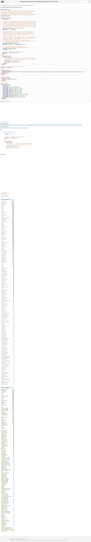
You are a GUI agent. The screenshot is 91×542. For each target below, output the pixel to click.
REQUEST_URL (7, 467)
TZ (7, 429)
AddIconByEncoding (7, 315)
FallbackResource (7, 271)
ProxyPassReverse (7, 342)
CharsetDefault (7, 301)
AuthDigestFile (7, 337)
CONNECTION (7, 453)
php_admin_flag (7, 334)
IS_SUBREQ (7, 456)
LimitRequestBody (7, 279)
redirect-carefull (7, 484)
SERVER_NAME (7, 422)
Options (39, 124)
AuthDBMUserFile (7, 352)
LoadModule (7, 299)
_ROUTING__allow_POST (7, 459)
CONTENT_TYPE (7, 442)
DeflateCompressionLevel (7, 300)
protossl (7, 411)
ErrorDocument (7, 212)
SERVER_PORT (7, 402)
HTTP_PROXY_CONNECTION (7, 496)
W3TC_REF (7, 452)
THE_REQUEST (7, 413)
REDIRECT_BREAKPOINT (7, 520)
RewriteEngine (67, 124)
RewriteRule (77, 124)
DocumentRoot (7, 293)
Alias (7, 263)
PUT (7, 415)
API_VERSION (7, 491)
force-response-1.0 (7, 441)
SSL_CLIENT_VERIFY (7, 498)
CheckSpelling (7, 297)
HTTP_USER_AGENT (7, 409)
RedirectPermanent (7, 287)
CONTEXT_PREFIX (7, 432)
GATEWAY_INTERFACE (7, 489)
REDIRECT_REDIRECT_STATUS (7, 528)
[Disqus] (45, 171)
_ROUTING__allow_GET (7, 458)
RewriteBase (57, 124)
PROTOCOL (7, 525)
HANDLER (7, 438)
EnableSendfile (7, 350)
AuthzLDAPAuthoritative (7, 338)
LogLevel (7, 346)
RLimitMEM (7, 368)
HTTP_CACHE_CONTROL (7, 469)
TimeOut (7, 282)
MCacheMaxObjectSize (7, 360)
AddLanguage (7, 292)
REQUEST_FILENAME (18, 127)
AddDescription (7, 290)
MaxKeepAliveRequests (7, 357)
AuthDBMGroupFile (7, 354)
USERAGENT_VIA (7, 460)
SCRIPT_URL (7, 466)
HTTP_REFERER (7, 417)
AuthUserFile (7, 250)
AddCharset (7, 232)
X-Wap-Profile (7, 431)
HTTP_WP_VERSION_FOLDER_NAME (7, 529)
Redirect (43, 124)
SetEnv (7, 241)
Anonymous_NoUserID (7, 365)
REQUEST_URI (26, 127)
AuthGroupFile (7, 259)
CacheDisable (7, 332)
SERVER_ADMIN (7, 445)
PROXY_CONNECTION (7, 462)
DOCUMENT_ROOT (7, 414)
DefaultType (7, 311)
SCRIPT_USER (7, 524)
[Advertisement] (45, 111)
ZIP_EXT (7, 518)
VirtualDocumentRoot (7, 242)
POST (7, 407)
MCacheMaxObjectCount (7, 361)
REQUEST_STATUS (7, 508)
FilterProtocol (7, 255)
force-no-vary (7, 404)
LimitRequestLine (7, 375)
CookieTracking (7, 347)
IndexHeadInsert (7, 310)
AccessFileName (7, 349)
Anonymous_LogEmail (7, 366)
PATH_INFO (7, 448)
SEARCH (7, 447)
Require (7, 223)
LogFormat (7, 328)
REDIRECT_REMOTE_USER (7, 505)
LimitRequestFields (7, 371)
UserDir (7, 307)
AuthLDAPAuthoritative (7, 364)
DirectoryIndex (16, 124)
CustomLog (7, 327)
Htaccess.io (12, 538)
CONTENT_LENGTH (7, 481)
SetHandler (7, 262)
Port (41, 124)
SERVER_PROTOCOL (7, 503)
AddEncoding (7, 229)
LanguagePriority (7, 306)
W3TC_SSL (7, 443)
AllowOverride (7, 258)
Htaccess (17, 538)
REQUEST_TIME (7, 507)
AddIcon (7, 286)
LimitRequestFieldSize (7, 373)
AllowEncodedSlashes (7, 351)
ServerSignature (7, 251)
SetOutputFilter (7, 231)
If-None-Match (7, 450)
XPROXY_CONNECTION (7, 463)
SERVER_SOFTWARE (7, 500)
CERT (7, 471)
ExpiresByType (26, 124)
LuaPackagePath (7, 345)
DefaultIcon (7, 296)
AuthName (7, 245)
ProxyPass (7, 322)
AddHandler (7, 244)
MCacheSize (7, 363)
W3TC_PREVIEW (7, 439)
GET (7, 405)
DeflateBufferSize (7, 369)
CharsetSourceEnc (7, 303)
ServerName (7, 291)
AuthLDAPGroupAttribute (7, 382)
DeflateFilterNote (7, 318)
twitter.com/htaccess (4, 196)
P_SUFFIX (7, 485)
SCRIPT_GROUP (7, 506)
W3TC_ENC (7, 428)
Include (7, 227)
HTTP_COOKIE (7, 420)
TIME (7, 399)
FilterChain (7, 253)
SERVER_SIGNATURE (7, 501)
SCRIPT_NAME (7, 476)
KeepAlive (7, 275)
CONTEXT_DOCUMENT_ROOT (7, 527)
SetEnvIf (7, 234)
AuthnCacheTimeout (7, 378)
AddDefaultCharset (7, 221)
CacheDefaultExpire (7, 376)
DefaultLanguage (7, 274)
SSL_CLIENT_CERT (7, 499)
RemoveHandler (7, 268)
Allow (13, 124)
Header (36, 124)
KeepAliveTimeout (7, 383)
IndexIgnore (7, 243)
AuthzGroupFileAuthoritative (7, 356)
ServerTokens (7, 236)
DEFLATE (2, 127)
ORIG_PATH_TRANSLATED (7, 513)
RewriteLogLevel (7, 326)
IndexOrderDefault (7, 298)
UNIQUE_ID (7, 522)
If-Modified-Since (7, 446)
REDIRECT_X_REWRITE (7, 479)
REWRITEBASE (7, 434)
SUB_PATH (7, 526)
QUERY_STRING (7, 400)
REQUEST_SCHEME (7, 480)
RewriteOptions (72, 124)
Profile (7, 427)
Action (7, 264)
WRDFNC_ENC (7, 475)
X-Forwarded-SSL (7, 519)
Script (81, 124)
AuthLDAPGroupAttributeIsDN (7, 379)
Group (7, 265)
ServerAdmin (7, 336)
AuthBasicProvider (7, 284)
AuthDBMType (7, 367)
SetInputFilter (7, 341)
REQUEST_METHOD (7, 410)
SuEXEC (7, 380)
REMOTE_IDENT (7, 509)
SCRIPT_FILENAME (7, 395)
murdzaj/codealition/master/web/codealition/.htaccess (23, 5)
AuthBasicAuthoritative (7, 321)
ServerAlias (7, 355)
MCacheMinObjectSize (7, 358)
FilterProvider (7, 254)
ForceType (7, 260)
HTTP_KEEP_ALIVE (7, 470)
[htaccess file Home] (2, 1)
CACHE (7, 426)
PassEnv (7, 323)
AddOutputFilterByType (6, 5)
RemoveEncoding (7, 331)
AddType (10, 124)
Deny (7, 207)
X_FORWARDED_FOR (7, 461)
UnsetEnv (7, 319)
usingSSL (7, 486)
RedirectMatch (47, 124)
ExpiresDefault (32, 124)
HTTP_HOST (7, 391)
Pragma (7, 418)
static (7, 398)
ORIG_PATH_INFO (7, 523)
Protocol (7, 278)
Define (7, 267)
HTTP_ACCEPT (7, 440)
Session (7, 248)
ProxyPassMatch (7, 339)
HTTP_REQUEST (7, 474)
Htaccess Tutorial (4, 192)
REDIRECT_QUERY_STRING (7, 488)
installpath (7, 516)
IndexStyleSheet (7, 294)
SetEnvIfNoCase (7, 226)
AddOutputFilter (7, 261)
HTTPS (7, 393)
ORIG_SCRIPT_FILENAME (7, 511)
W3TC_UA (7, 449)
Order (7, 210)
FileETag (7, 224)
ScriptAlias (7, 325)
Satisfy (7, 235)
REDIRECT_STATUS (10, 127)
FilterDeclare (7, 256)
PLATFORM (7, 515)
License (7, 121)
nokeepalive (7, 433)
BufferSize (7, 377)
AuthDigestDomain (7, 348)
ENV (5, 127)
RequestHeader (7, 233)
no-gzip (7, 401)
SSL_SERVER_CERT (7, 497)
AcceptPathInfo (7, 277)
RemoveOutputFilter (7, 340)
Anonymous (7, 269)
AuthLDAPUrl (7, 329)
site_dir (7, 514)
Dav (7, 288)
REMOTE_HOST (7, 451)
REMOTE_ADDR (7, 423)
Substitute (7, 309)
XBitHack (7, 302)
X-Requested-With (7, 424)
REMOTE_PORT (7, 517)
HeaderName (7, 283)
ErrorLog (7, 370)
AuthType (7, 249)
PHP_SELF (7, 504)
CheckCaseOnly (7, 335)
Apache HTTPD (22, 538)
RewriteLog (7, 330)
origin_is (7, 487)
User (7, 230)
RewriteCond (62, 124)
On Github (3, 121)
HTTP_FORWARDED (7, 494)
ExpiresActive (21, 124)
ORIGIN (7, 403)
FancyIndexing (7, 272)
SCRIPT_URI (7, 493)
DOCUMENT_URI (7, 530)
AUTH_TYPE (7, 490)
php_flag (7, 225)
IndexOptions (7, 270)
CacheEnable (7, 374)
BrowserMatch (7, 238)
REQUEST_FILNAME (7, 478)
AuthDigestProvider (7, 320)
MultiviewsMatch (7, 344)
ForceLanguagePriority (7, 316)
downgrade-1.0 (7, 436)
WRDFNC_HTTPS (7, 477)
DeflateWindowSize (7, 384)
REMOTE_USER (7, 437)
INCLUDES (7, 397)
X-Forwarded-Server (7, 495)
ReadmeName (7, 280)
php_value (7, 222)
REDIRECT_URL (7, 468)
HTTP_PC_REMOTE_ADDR (7, 465)
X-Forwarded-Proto (7, 430)
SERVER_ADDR (7, 412)
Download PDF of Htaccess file (9, 131)
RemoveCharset (7, 313)
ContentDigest (7, 308)
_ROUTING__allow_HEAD (7, 457)
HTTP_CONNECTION (7, 472)
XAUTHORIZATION (7, 455)
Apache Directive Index (5, 193)
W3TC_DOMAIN (7, 482)
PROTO (7, 421)
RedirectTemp (52, 124)
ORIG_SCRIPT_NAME (7, 510)
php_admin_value (7, 289)
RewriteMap (7, 317)
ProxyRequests (7, 359)
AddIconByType (7, 304)
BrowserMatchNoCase (7, 312)
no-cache (7, 419)
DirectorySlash (7, 273)
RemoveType (7, 281)
